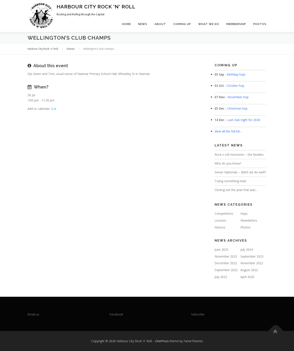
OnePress (162, 341)
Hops (244, 213)
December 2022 (226, 263)
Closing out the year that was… (236, 190)
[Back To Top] (275, 331)
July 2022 (221, 277)
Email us (33, 314)
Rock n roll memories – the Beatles (239, 154)
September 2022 (226, 270)
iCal (53, 109)
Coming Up (182, 24)
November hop (238, 97)
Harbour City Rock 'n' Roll (96, 6)
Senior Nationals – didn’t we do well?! (240, 172)
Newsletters (248, 220)
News (142, 24)
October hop (235, 86)
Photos (259, 24)
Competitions (224, 213)
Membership (236, 24)
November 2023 (226, 256)
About (160, 24)
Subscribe (197, 314)
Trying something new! (230, 181)
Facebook (116, 314)
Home (126, 24)
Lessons (220, 220)
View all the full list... (228, 131)
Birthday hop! (236, 74)
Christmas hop (237, 108)
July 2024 (246, 249)
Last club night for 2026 (243, 120)
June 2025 (221, 249)
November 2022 (251, 263)
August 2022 (249, 270)
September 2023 (251, 256)
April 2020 (247, 277)
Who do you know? (228, 163)
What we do (208, 24)
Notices (220, 227)
